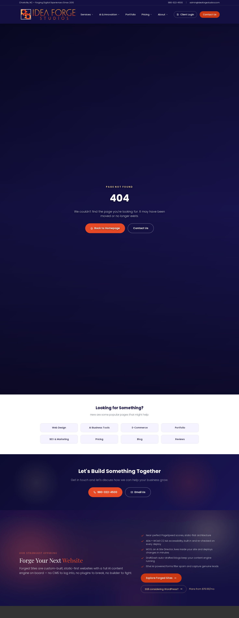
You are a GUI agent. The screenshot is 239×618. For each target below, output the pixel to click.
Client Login (187, 14)
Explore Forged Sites (159, 578)
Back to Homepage (107, 228)
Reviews (180, 439)
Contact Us (209, 14)
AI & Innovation (108, 14)
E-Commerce (140, 427)
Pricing (145, 14)
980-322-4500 (175, 2)
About (161, 14)
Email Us (139, 492)
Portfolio (131, 14)
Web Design (59, 427)
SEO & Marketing (59, 439)
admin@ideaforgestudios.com (205, 2)
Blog (139, 439)
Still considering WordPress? (162, 589)
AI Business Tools (99, 427)
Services (86, 14)
